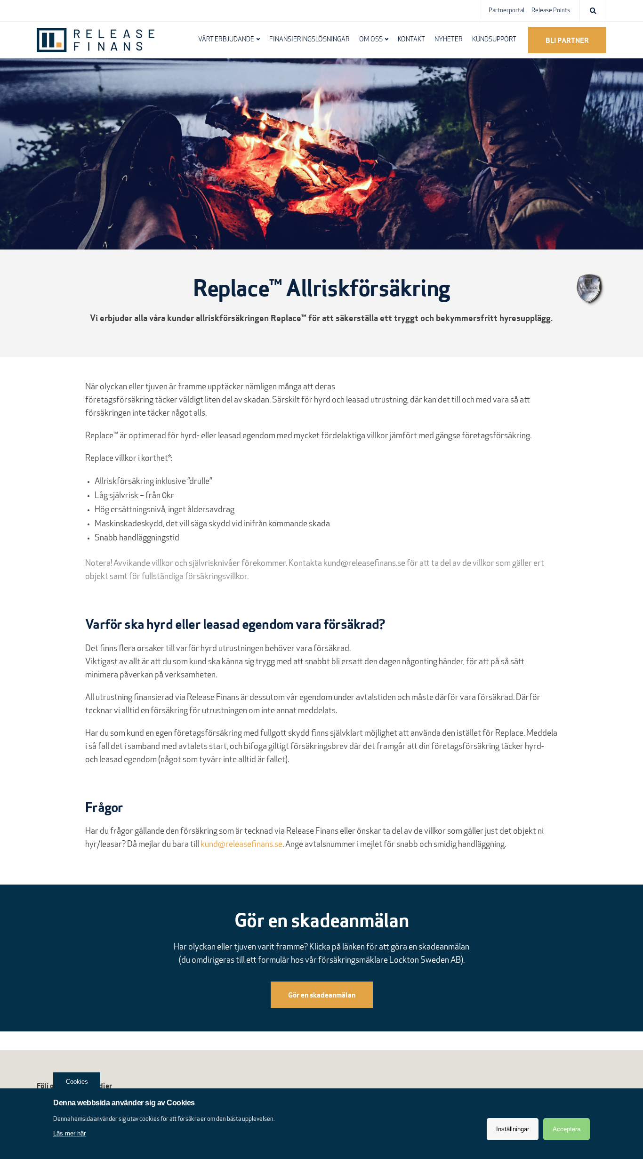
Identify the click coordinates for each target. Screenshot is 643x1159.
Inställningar (512, 1129)
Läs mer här (69, 1133)
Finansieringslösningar (309, 39)
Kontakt (411, 39)
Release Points (550, 11)
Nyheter (448, 39)
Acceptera (566, 1129)
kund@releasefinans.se (364, 564)
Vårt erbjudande (226, 39)
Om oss (371, 39)
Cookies (77, 1081)
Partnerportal (506, 11)
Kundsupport (494, 39)
